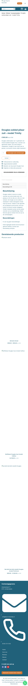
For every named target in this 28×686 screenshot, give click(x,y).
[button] (25, 683)
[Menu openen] (25, 3)
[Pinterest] (8, 667)
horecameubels (9, 179)
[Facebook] (3, 667)
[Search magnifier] (14, 9)
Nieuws (4, 657)
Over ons (4, 652)
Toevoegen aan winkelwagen (15, 153)
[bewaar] (2, 238)
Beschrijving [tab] (6, 184)
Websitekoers (14, 684)
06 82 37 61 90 (6, 643)
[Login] (22, 9)
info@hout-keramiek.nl (8, 616)
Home (4, 649)
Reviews (19, 3)
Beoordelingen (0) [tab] (7, 186)
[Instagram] (5, 667)
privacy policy (9, 680)
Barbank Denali (14, 341)
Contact (4, 659)
